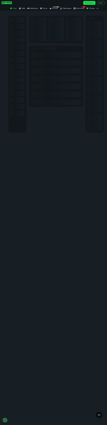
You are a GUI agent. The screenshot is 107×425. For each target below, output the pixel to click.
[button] (78, 8)
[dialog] (5, 420)
